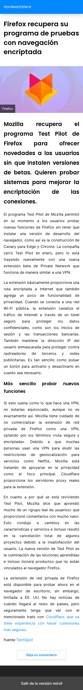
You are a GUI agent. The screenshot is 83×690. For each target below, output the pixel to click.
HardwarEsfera (17, 6)
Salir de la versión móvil (41, 683)
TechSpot (24, 639)
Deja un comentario (41, 655)
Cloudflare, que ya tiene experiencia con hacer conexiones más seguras (41, 623)
